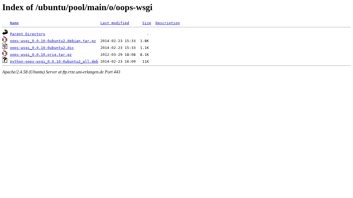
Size (146, 23)
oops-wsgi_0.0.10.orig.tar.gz (41, 55)
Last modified (114, 23)
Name (14, 23)
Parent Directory (27, 34)
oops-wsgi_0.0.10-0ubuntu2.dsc (42, 48)
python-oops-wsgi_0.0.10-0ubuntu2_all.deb (54, 61)
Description (168, 23)
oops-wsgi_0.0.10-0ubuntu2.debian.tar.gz (53, 41)
